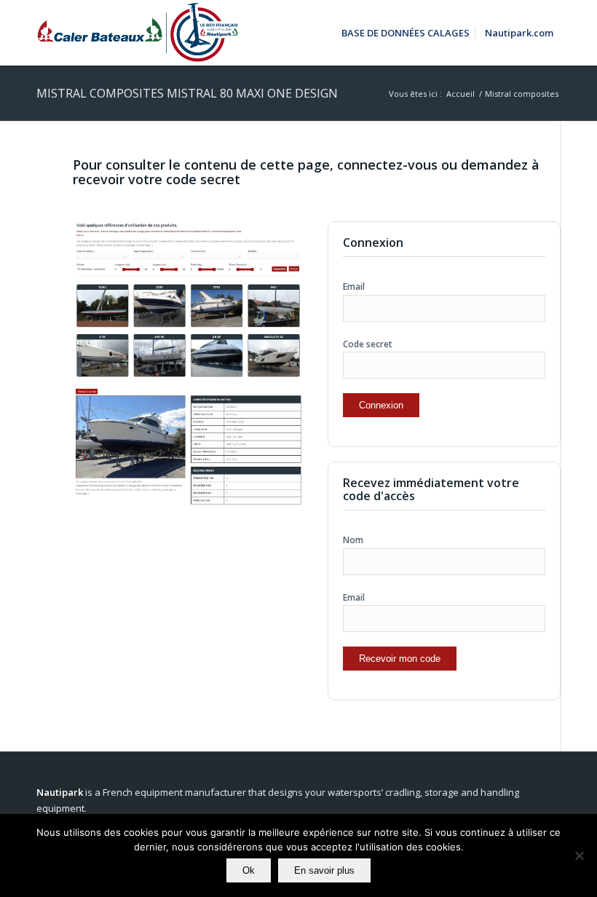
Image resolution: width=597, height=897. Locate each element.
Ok (248, 870)
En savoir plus (324, 870)
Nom (353, 540)
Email (354, 286)
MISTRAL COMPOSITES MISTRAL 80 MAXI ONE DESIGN (187, 93)
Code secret (367, 344)
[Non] (579, 855)
